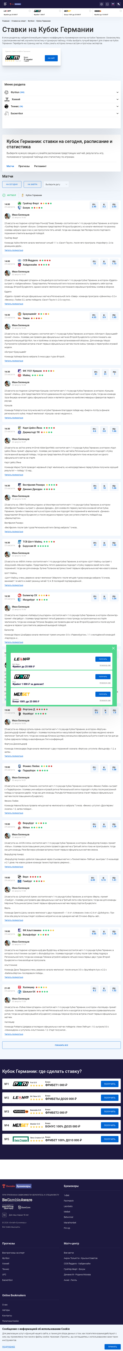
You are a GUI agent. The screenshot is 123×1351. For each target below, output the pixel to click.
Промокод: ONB (105, 665)
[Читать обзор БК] (21, 659)
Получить (103, 659)
